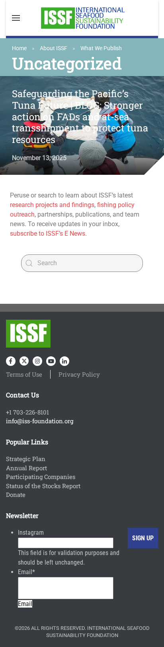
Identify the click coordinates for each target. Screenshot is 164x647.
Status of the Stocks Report (43, 486)
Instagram (31, 532)
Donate (15, 494)
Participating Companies (40, 477)
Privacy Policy (79, 374)
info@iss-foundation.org (39, 421)
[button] (16, 18)
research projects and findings (52, 205)
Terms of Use (24, 374)
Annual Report (26, 468)
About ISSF (53, 48)
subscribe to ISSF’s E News (47, 233)
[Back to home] (82, 18)
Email (26, 572)
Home (19, 48)
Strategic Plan (25, 459)
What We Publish (101, 48)
